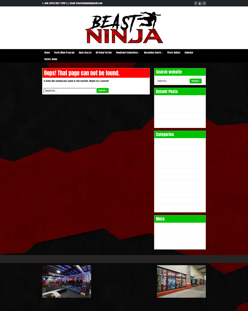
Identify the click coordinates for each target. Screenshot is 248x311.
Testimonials (165, 195)
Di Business (192, 259)
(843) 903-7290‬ (57, 3)
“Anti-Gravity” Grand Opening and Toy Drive (180, 122)
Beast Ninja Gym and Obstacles (174, 110)
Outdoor (163, 188)
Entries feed (165, 231)
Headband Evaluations (127, 52)
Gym (161, 147)
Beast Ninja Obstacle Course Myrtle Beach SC (181, 104)
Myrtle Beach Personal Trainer (174, 171)
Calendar (189, 52)
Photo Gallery (173, 52)
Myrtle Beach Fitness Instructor (175, 165)
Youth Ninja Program (64, 52)
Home (47, 52)
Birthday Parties (104, 52)
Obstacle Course (167, 183)
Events (162, 141)
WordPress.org (166, 243)
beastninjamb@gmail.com (89, 3)
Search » (102, 90)
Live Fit (162, 153)
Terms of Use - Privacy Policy (124, 259)
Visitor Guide (50, 59)
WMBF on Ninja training (170, 116)
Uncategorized (166, 200)
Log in (162, 226)
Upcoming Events (152, 52)
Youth (161, 206)
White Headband (166, 98)
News (161, 177)
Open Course (85, 52)
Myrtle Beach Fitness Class (172, 159)
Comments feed (166, 237)
